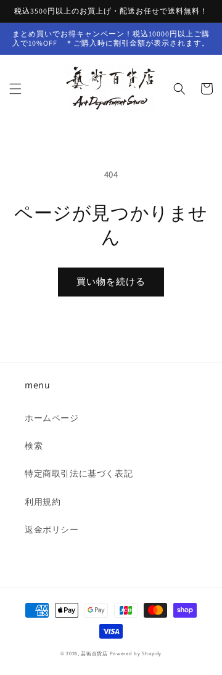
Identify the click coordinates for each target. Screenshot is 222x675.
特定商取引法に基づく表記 (79, 473)
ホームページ (52, 417)
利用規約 (42, 501)
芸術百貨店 (94, 653)
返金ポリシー (52, 529)
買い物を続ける (111, 281)
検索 (34, 445)
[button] (15, 88)
